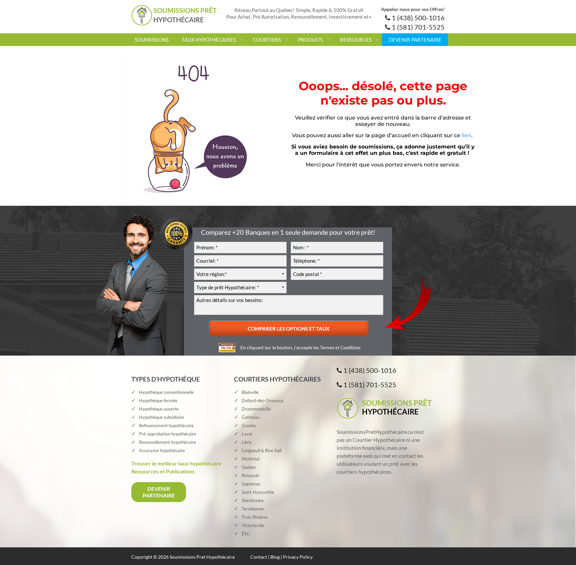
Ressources (356, 40)
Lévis (247, 442)
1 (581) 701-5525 (417, 27)
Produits (310, 40)
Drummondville (256, 409)
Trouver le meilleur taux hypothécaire (176, 463)
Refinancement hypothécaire (166, 425)
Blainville (250, 392)
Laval (247, 433)
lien (466, 135)
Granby (249, 425)
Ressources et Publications (163, 471)
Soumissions (152, 40)
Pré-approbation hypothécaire (167, 433)
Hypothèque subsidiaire (161, 417)
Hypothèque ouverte (159, 409)
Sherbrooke (253, 500)
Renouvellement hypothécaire (167, 442)
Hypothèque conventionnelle (166, 392)
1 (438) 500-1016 (417, 18)
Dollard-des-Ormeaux (263, 400)
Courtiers (267, 40)
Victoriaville (253, 525)
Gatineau (250, 417)
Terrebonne (253, 508)
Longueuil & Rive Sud (261, 450)
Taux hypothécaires (209, 40)
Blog (275, 557)
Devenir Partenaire (415, 40)
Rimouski (250, 475)
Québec (249, 467)
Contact (258, 557)
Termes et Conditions (340, 347)
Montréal (250, 458)
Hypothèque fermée (158, 400)
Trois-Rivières (255, 517)
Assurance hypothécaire (162, 450)
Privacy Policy (298, 557)
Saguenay (251, 483)
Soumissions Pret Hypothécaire (202, 557)
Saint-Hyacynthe (258, 492)
